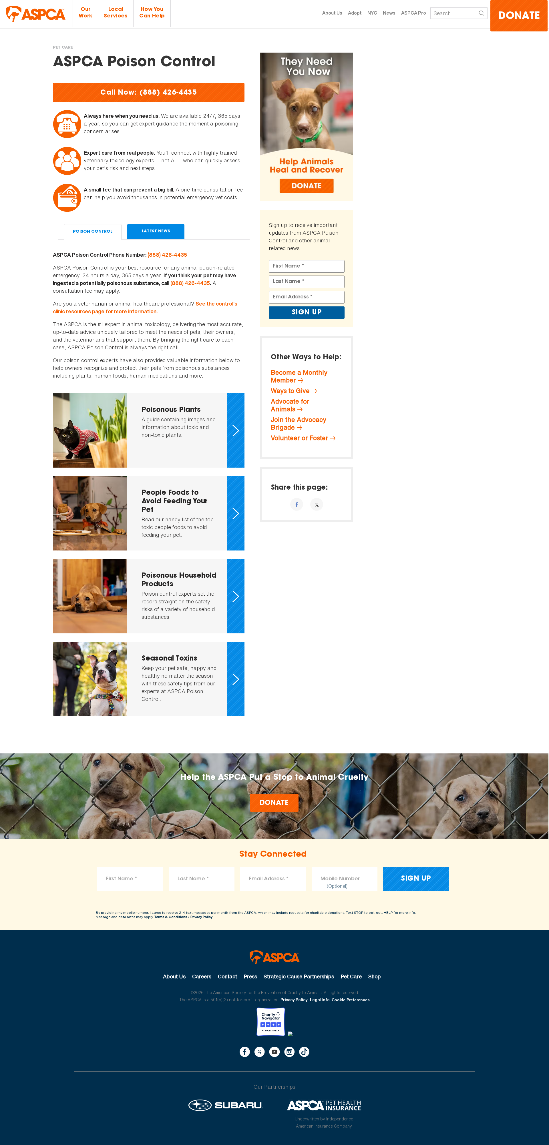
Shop (374, 976)
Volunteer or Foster (299, 437)
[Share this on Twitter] (316, 504)
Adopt (355, 13)
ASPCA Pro (413, 13)
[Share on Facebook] (296, 504)
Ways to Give (290, 390)
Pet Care (63, 48)
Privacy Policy (201, 916)
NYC (372, 13)
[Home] (35, 14)
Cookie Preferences (351, 1000)
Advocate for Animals (290, 405)
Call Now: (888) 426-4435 (148, 92)
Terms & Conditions (170, 916)
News (389, 13)
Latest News (156, 232)
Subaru (225, 1105)
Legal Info (320, 999)
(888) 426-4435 (167, 254)
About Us (332, 13)
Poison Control (92, 232)
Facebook (245, 1052)
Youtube (274, 1052)
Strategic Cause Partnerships (299, 976)
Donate (519, 16)
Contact (227, 976)
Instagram (289, 1052)
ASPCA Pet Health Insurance (324, 1105)
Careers (201, 976)
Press (250, 976)
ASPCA (275, 957)
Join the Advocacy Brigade (298, 423)
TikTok (304, 1052)
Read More (148, 430)
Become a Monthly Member (299, 376)
